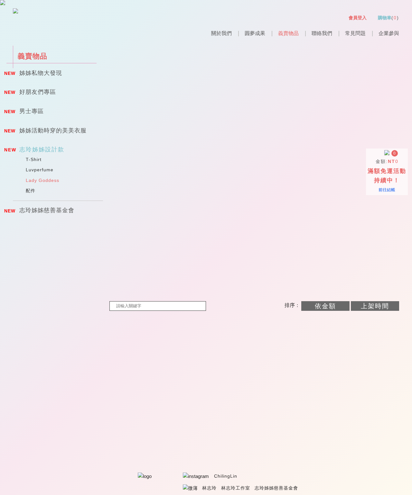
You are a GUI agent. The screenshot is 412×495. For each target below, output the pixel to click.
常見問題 (355, 33)
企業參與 (389, 33)
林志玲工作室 (235, 488)
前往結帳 (387, 189)
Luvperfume (39, 169)
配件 (30, 190)
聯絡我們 (322, 33)
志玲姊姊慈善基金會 (276, 488)
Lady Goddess (42, 180)
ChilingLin (225, 476)
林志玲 (209, 488)
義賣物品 (288, 33)
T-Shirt (34, 159)
